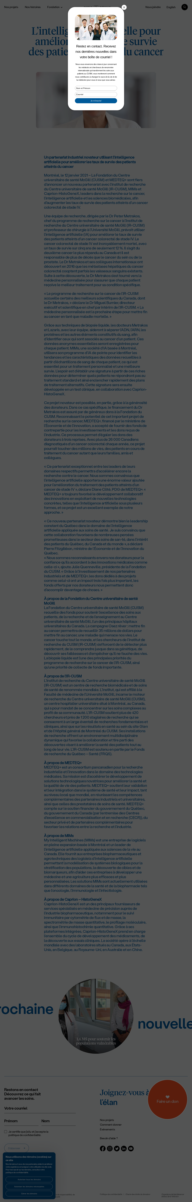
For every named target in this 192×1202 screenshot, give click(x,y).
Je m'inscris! (96, 101)
